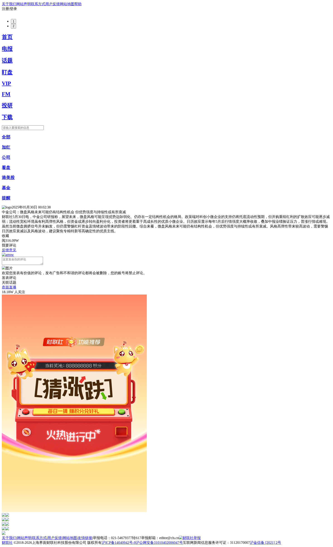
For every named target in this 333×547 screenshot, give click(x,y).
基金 (6, 187)
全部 (6, 137)
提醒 (6, 198)
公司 (6, 157)
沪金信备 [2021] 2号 (265, 543)
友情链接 (85, 538)
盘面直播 (9, 287)
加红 (6, 147)
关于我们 (9, 4)
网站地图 (67, 4)
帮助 (78, 4)
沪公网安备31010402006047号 (159, 543)
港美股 (8, 177)
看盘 (6, 167)
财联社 (7, 543)
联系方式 (38, 4)
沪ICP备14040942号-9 (119, 543)
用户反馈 (52, 4)
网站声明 (23, 4)
